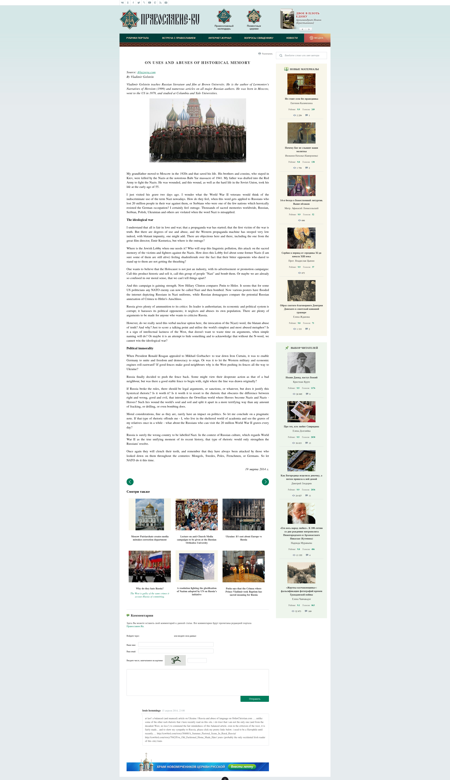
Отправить (254, 698)
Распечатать (267, 53)
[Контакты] (166, 2)
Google (170, 636)
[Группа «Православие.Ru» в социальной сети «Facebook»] (133, 2)
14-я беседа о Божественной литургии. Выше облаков (301, 202)
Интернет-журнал (219, 38)
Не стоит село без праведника (301, 99)
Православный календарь (224, 27)
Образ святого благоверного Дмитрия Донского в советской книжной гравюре (301, 308)
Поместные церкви (254, 27)
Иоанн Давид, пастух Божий (301, 377)
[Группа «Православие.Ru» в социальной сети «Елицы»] (155, 2)
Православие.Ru (135, 626)
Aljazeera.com (146, 72)
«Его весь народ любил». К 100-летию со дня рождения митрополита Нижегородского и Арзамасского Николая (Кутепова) (301, 533)
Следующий (265, 481)
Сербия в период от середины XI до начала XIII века (301, 254)
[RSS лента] (160, 2)
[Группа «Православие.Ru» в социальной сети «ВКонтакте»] (122, 2)
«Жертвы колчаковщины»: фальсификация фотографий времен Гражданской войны (301, 591)
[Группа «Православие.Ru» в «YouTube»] (149, 2)
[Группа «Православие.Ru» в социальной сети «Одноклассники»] (128, 2)
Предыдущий (130, 481)
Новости (292, 38)
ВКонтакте (150, 636)
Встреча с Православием (178, 38)
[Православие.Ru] (159, 19)
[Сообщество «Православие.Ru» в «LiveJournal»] (144, 2)
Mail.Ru (163, 636)
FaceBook (143, 636)
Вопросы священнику (258, 38)
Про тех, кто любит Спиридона (301, 426)
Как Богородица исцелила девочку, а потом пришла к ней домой (301, 477)
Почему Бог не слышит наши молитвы (301, 149)
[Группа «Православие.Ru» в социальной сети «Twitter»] (139, 2)
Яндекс (156, 636)
